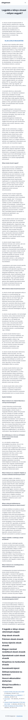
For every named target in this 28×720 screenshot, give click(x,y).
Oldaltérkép (19, 716)
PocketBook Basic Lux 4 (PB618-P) (13, 695)
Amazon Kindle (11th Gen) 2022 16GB (14, 691)
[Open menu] (25, 3)
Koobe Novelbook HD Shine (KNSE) (13, 705)
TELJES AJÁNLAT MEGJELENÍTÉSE (14, 40)
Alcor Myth (7, 698)
